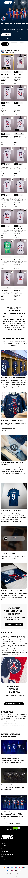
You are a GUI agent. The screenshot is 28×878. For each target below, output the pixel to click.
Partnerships (4, 845)
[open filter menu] (26, 44)
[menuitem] (2, 2)
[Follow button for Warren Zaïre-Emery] (12, 210)
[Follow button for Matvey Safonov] (12, 241)
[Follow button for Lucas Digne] (25, 272)
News (2, 847)
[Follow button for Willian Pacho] (12, 118)
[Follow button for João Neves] (25, 87)
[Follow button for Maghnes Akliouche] (12, 179)
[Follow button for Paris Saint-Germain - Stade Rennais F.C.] (25, 51)
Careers (3, 848)
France (12, 38)
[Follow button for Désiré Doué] (25, 56)
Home (2, 38)
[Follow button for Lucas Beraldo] (25, 210)
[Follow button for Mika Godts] (25, 118)
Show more (4, 729)
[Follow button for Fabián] (12, 87)
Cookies (19, 873)
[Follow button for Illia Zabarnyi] (12, 272)
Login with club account (14, 624)
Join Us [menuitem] (23, 2)
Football (7, 38)
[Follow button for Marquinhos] (12, 148)
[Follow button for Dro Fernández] (25, 241)
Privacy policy (13, 873)
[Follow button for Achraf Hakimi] (25, 179)
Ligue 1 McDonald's (20, 38)
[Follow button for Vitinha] (25, 148)
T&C (8, 873)
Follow (7, 34)
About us (3, 843)
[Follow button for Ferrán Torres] (12, 56)
